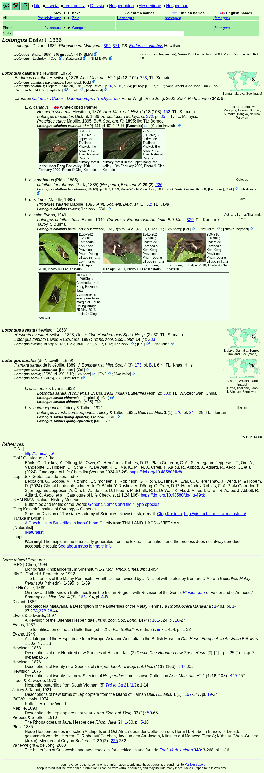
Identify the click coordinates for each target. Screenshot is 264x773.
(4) (119, 339)
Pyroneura (52, 28)
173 (138, 365)
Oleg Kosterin (86, 170)
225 (114, 741)
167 (188, 694)
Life (37, 6)
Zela (75, 18)
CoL (53, 58)
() (173, 18)
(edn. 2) (138, 393)
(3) (105, 365)
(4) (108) (132, 112)
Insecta (52, 6)
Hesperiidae (150, 6)
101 (155, 620)
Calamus (40, 98)
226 (158, 185)
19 (209, 694)
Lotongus (125, 18)
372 (149, 116)
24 (191, 412)
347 (181, 666)
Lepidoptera (74, 6)
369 (107, 46)
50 (149, 713)
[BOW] (138, 86)
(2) (137, 185)
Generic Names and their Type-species (123, 504)
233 (151, 339)
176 (178, 412)
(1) (120, 204)
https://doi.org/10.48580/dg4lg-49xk (173, 495)
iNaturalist (73, 58)
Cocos (58, 98)
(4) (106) (109, 78)
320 (190, 220)
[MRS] (49, 378)
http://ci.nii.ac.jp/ (39, 453)
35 (163, 116)
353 (143, 78)
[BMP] (88, 126)
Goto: (8, 33)
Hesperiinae (177, 6)
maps (257, 93)
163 (82, 597)
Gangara (79, 28)
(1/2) (128, 229)
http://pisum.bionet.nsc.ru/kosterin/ (215, 513)
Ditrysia (97, 6)
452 (166, 112)
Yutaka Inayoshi (164, 126)
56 (110, 86)
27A (34, 611)
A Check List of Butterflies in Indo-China (61, 523)
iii (158, 629)
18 (177, 620)
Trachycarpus (108, 98)
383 (166, 393)
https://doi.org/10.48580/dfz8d (157, 472)
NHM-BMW (83, 54)
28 (49, 611)
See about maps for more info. (85, 546)
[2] (95, 86)
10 (120, 86)
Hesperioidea (121, 6)
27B (42, 611)
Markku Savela (195, 764)
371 (116, 46)
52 (148, 204)
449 (233, 676)
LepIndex (39, 58)
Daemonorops (80, 98)
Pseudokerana (49, 18)
